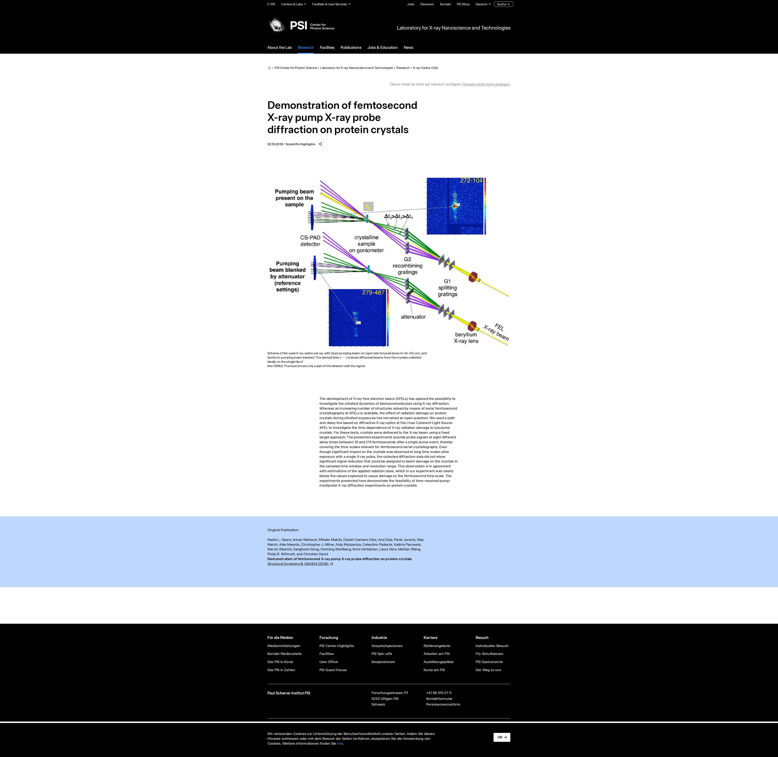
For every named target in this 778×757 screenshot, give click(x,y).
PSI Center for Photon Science (296, 67)
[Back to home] (301, 25)
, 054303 (298, 564)
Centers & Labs (292, 4)
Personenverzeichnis (443, 704)
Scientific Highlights (300, 144)
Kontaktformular (439, 699)
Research (403, 67)
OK (500, 737)
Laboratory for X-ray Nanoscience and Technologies (454, 28)
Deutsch (481, 4)
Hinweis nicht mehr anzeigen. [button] (486, 84)
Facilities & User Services (329, 4)
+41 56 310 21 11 (439, 693)
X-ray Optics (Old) (425, 67)
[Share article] (320, 144)
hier (340, 743)
